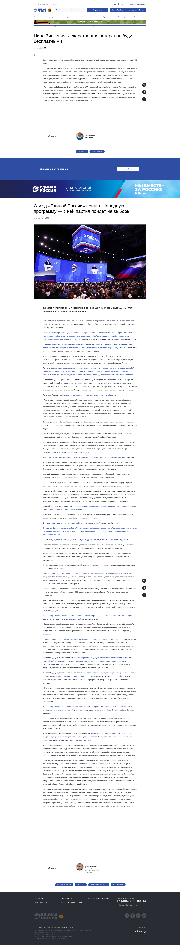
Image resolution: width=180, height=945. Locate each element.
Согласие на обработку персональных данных (49, 938)
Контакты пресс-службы (72, 903)
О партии (36, 17)
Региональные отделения (99, 898)
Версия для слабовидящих (137, 4)
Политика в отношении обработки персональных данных (53, 936)
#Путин (80, 884)
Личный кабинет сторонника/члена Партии (128, 10)
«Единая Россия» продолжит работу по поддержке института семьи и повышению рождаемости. (91, 540)
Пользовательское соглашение (44, 932)
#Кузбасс (82, 151)
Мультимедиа (122, 17)
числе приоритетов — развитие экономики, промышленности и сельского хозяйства (77, 639)
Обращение (97, 10)
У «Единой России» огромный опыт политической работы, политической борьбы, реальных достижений (84, 457)
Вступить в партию (139, 17)
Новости (58, 26)
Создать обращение (127, 169)
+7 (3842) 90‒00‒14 (131, 901)
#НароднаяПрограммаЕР (99, 884)
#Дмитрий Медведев (64, 884)
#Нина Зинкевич (97, 151)
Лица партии (51, 17)
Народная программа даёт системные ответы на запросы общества (89, 395)
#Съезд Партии (118, 884)
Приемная (106, 17)
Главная (36, 26)
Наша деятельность (69, 17)
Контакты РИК (41, 903)
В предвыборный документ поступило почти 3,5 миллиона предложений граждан (75, 523)
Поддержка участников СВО (90, 22)
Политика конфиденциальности (44, 934)
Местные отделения (89, 17)
